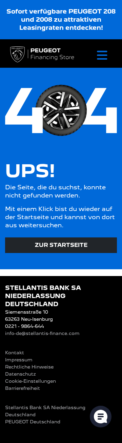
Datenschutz (20, 374)
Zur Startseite (61, 245)
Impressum (19, 359)
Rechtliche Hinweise (29, 367)
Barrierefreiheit (22, 388)
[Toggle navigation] (102, 55)
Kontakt (14, 352)
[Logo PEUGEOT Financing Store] (43, 55)
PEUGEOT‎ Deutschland (32, 421)
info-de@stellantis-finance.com (42, 333)
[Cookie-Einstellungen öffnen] (100, 416)
